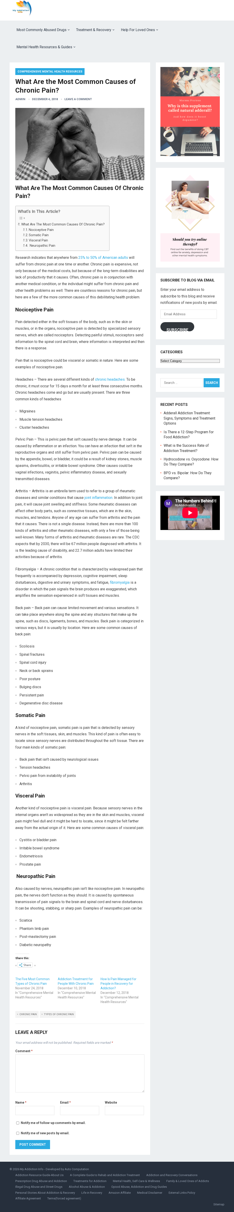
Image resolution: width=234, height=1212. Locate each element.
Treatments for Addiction (89, 1181)
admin (20, 99)
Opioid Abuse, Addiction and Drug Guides (139, 1186)
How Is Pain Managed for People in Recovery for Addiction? (118, 983)
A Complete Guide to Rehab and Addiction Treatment (105, 1175)
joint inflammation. (99, 497)
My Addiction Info (31, 1169)
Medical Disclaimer (149, 1192)
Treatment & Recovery (93, 30)
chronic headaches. (110, 379)
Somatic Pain (39, 235)
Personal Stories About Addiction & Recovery (45, 1192)
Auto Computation (77, 1169)
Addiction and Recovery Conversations (171, 1175)
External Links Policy (182, 1192)
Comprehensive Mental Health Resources (50, 71)
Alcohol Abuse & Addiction (87, 1186)
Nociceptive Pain (41, 230)
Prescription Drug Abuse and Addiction (41, 1181)
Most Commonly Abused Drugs (41, 30)
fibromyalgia (120, 582)
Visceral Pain (38, 240)
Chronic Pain (28, 1014)
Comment (24, 1051)
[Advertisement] (141, 10)
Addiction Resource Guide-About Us (39, 1175)
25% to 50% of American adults (103, 257)
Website (111, 1102)
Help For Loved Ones (138, 30)
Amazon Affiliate (120, 1192)
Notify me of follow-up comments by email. (53, 1123)
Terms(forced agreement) (64, 1198)
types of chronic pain (59, 1014)
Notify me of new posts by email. (45, 1133)
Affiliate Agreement (28, 1198)
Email (65, 1102)
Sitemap (218, 1204)
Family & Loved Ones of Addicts (187, 1181)
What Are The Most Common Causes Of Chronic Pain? (63, 224)
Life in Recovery (91, 1192)
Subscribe (177, 329)
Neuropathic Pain (42, 246)
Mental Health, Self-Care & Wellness (136, 1181)
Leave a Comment (78, 99)
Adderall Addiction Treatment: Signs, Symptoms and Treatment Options (189, 418)
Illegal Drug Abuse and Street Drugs (38, 1186)
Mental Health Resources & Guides (44, 47)
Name (21, 1102)
